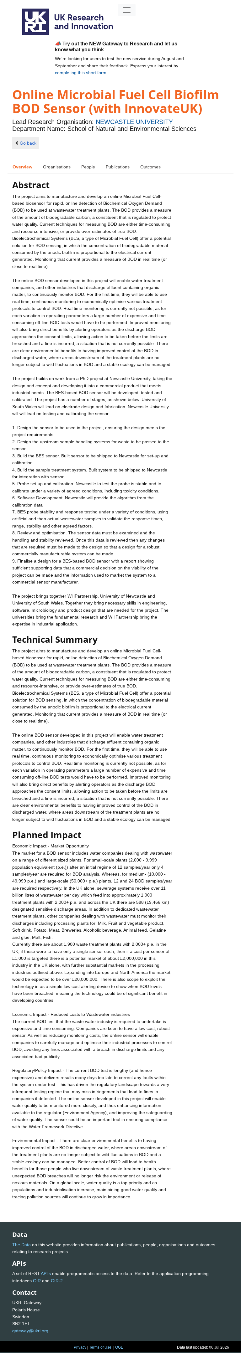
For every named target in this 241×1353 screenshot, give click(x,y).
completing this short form (80, 72)
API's (46, 1273)
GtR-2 (57, 1280)
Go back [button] (28, 143)
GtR (37, 1280)
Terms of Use (100, 1347)
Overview (22, 166)
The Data (21, 1244)
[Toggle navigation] (127, 10)
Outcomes (150, 166)
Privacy (80, 1347)
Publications (118, 166)
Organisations (57, 166)
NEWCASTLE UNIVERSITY (134, 121)
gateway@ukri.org (30, 1330)
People (88, 166)
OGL (119, 1347)
